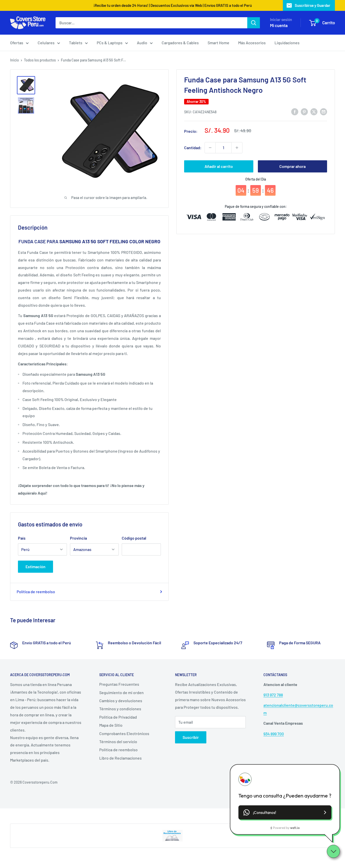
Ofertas (16, 42)
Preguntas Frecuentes (119, 684)
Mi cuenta (279, 25)
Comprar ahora (292, 166)
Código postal (134, 538)
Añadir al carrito (219, 166)
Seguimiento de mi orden (121, 692)
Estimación (35, 566)
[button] (284, 812)
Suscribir (191, 737)
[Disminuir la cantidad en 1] (210, 147)
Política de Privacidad (118, 717)
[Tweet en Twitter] (313, 111)
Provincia (78, 538)
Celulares (46, 42)
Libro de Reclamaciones (120, 758)
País (22, 538)
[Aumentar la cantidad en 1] (237, 147)
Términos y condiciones (120, 708)
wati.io (295, 828)
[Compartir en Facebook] (294, 111)
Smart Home (218, 42)
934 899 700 (273, 733)
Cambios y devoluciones (120, 700)
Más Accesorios (252, 42)
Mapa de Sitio (110, 725)
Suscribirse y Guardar (312, 5)
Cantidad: (193, 147)
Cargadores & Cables (180, 42)
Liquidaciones (287, 42)
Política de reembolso (36, 591)
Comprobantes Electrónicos (124, 733)
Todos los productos (40, 60)
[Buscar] (253, 22)
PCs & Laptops (109, 42)
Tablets (75, 42)
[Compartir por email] (323, 111)
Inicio (14, 60)
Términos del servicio (118, 741)
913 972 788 (273, 694)
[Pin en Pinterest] (304, 111)
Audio (142, 42)
